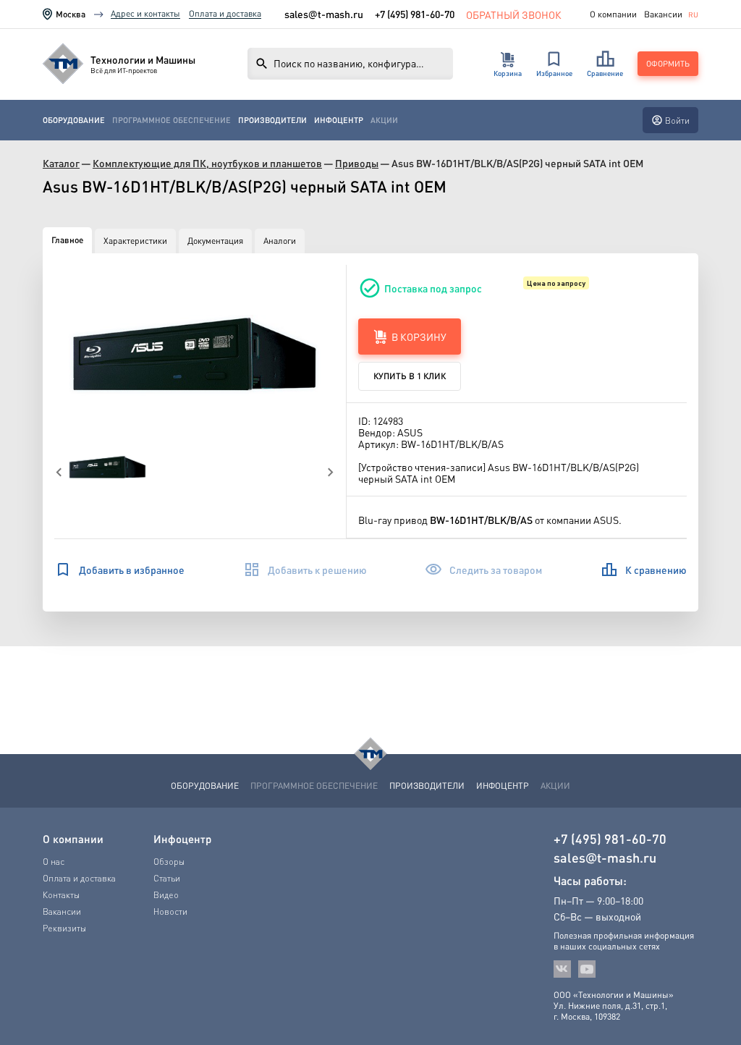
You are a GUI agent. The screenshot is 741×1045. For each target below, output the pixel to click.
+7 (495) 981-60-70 (414, 13)
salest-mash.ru (323, 14)
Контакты (61, 894)
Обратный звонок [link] (514, 14)
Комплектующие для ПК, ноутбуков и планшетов (207, 163)
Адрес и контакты (145, 13)
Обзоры (169, 861)
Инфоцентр (338, 120)
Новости (170, 911)
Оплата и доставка (225, 13)
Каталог (61, 163)
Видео (166, 894)
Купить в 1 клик (409, 376)
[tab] (67, 240)
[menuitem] (74, 120)
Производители (272, 120)
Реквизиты (64, 928)
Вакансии (663, 14)
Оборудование (74, 120)
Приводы (356, 163)
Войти (677, 120)
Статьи (166, 878)
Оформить (668, 64)
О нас (53, 861)
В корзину (418, 336)
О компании (613, 14)
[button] (195, 355)
